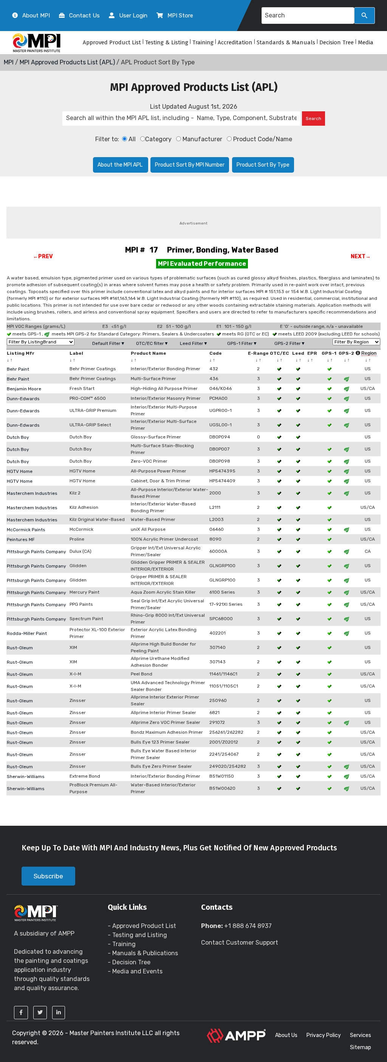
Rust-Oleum (20, 647)
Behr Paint (18, 369)
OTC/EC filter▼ (152, 343)
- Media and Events (135, 971)
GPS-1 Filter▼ (242, 343)
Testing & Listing (166, 42)
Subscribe (48, 876)
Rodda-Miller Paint (27, 633)
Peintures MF (21, 539)
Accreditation (235, 42)
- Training (122, 944)
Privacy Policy (324, 1035)
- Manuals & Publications (143, 953)
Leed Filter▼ (194, 343)
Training (203, 42)
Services (360, 1035)
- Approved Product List (142, 925)
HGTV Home (20, 471)
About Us (286, 1035)
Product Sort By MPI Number (189, 165)
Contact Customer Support (239, 942)
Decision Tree (336, 42)
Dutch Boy (18, 437)
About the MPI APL (121, 165)
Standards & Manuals (286, 42)
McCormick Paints (26, 529)
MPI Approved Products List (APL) (67, 62)
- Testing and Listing (137, 935)
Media (365, 42)
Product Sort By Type (263, 165)
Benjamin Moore (24, 388)
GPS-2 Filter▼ (289, 343)
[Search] (364, 15)
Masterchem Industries (32, 493)
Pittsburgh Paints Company (36, 551)
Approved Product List (112, 42)
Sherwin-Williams (26, 776)
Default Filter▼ (108, 343)
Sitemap (360, 1047)
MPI (9, 62)
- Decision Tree (129, 962)
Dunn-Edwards (23, 398)
